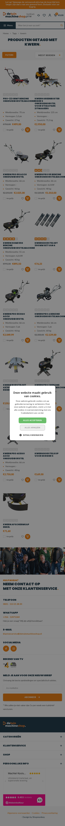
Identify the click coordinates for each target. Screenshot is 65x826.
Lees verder (38, 413)
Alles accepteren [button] (32, 420)
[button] (32, 435)
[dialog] (32, 413)
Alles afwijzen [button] (32, 427)
